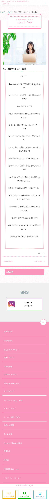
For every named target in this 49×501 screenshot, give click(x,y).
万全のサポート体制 (11, 384)
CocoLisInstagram (28, 304)
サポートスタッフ (10, 374)
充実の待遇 (8, 367)
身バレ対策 (8, 434)
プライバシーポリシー (12, 478)
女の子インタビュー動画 (13, 400)
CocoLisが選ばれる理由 (13, 443)
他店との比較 (9, 425)
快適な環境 (8, 341)
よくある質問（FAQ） (12, 417)
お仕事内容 (8, 332)
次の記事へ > (40, 261)
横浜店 (6, 460)
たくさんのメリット (11, 350)
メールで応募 (9, 496)
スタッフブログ (10, 408)
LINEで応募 (24, 496)
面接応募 (7, 451)
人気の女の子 (9, 391)
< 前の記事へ (8, 261)
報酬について (9, 358)
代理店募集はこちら (11, 469)
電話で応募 (40, 497)
